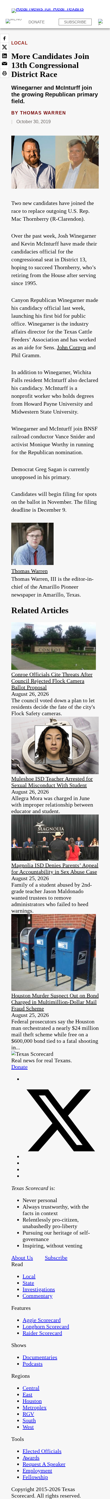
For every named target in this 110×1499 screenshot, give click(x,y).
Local (19, 43)
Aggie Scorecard (42, 1320)
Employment (37, 1470)
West (28, 1427)
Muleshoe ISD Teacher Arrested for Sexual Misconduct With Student (52, 782)
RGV (28, 1414)
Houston (32, 1401)
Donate (36, 22)
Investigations (39, 1289)
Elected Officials (42, 1451)
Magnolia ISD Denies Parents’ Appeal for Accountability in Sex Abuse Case (54, 868)
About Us (22, 1258)
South (29, 1420)
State (28, 1283)
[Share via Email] (4, 64)
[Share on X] (4, 47)
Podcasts (33, 1364)
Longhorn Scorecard (46, 1326)
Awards (31, 1457)
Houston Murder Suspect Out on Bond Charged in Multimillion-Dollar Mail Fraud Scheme (55, 1002)
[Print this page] (4, 73)
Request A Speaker (44, 1464)
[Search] (101, 22)
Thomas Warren (43, 113)
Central (31, 1388)
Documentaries (40, 1357)
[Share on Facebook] (4, 38)
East (27, 1394)
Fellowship (35, 1477)
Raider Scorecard (42, 1333)
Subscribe (75, 22)
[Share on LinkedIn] (4, 56)
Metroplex (35, 1407)
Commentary (37, 1296)
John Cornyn (71, 347)
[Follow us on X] (61, 1156)
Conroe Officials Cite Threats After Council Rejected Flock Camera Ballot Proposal (52, 680)
